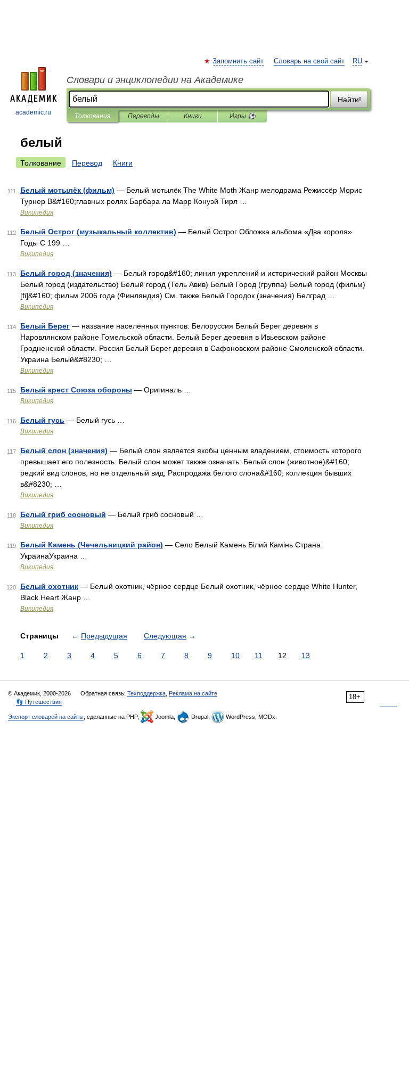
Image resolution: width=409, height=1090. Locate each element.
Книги (193, 116)
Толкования (92, 116)
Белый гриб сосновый (63, 514)
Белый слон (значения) (64, 450)
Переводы (143, 116)
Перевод (87, 163)
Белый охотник (49, 586)
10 (235, 655)
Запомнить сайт (239, 61)
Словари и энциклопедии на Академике (155, 80)
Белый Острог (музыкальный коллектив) (98, 231)
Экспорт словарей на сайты (46, 717)
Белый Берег (45, 326)
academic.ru (33, 112)
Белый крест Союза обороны (76, 390)
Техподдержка (146, 693)
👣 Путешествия (39, 702)
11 (259, 655)
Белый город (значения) (66, 273)
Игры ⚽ (243, 116)
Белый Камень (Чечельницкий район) (91, 544)
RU (357, 61)
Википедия (36, 212)
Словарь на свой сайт (309, 61)
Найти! (349, 99)
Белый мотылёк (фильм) (67, 190)
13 (305, 655)
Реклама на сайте (193, 693)
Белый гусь (42, 420)
